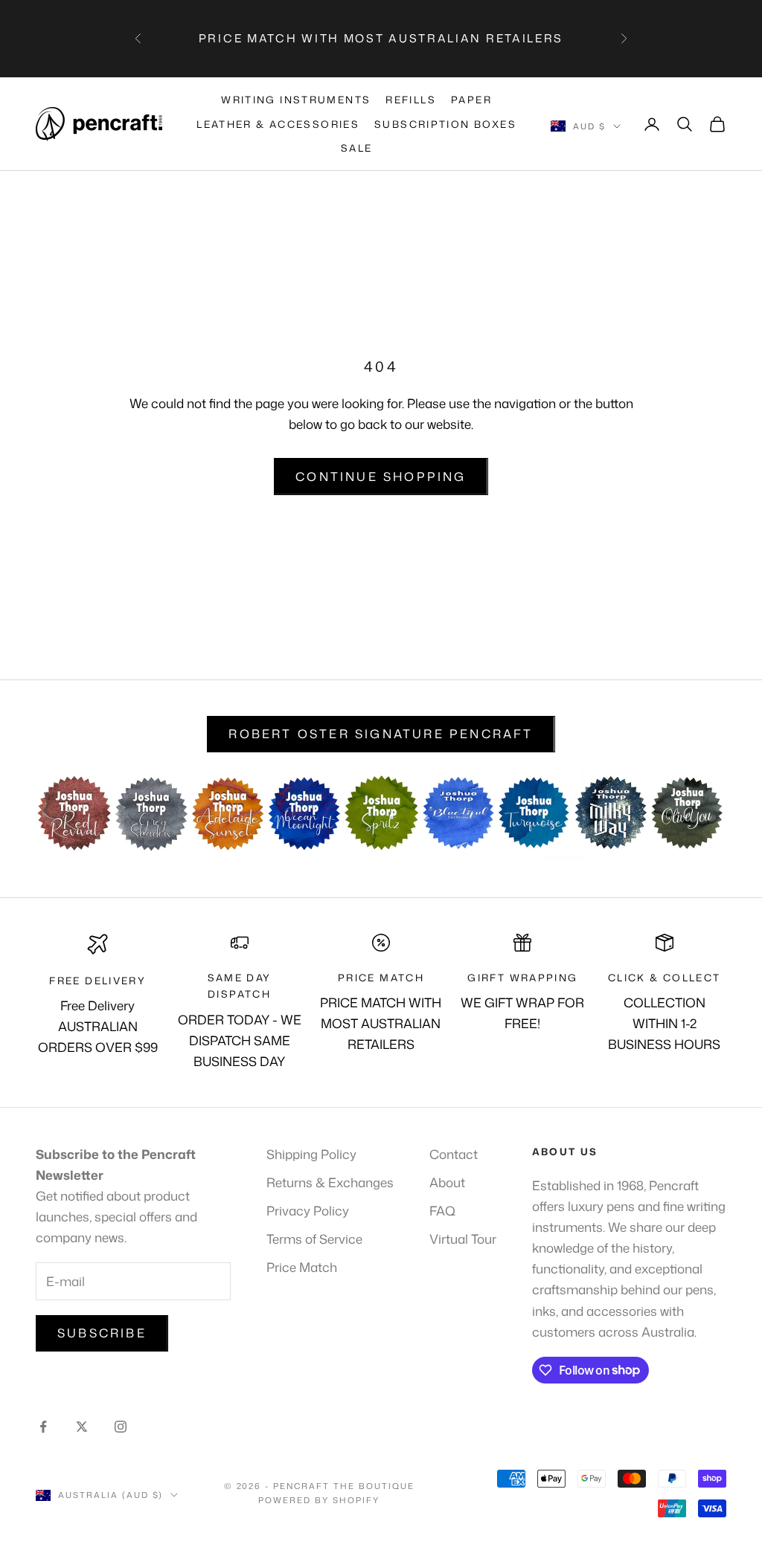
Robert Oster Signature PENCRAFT (380, 734)
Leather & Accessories (277, 124)
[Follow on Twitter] (81, 1426)
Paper (471, 99)
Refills (410, 99)
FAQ (442, 1210)
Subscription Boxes (445, 124)
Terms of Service (314, 1238)
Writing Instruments (296, 99)
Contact (453, 1154)
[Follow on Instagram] (120, 1426)
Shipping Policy (311, 1154)
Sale (357, 148)
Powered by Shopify (319, 1500)
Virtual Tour (462, 1238)
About (447, 1182)
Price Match (301, 1267)
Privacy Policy (307, 1210)
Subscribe (102, 1333)
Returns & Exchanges (330, 1182)
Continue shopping (380, 476)
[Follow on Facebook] (43, 1426)
